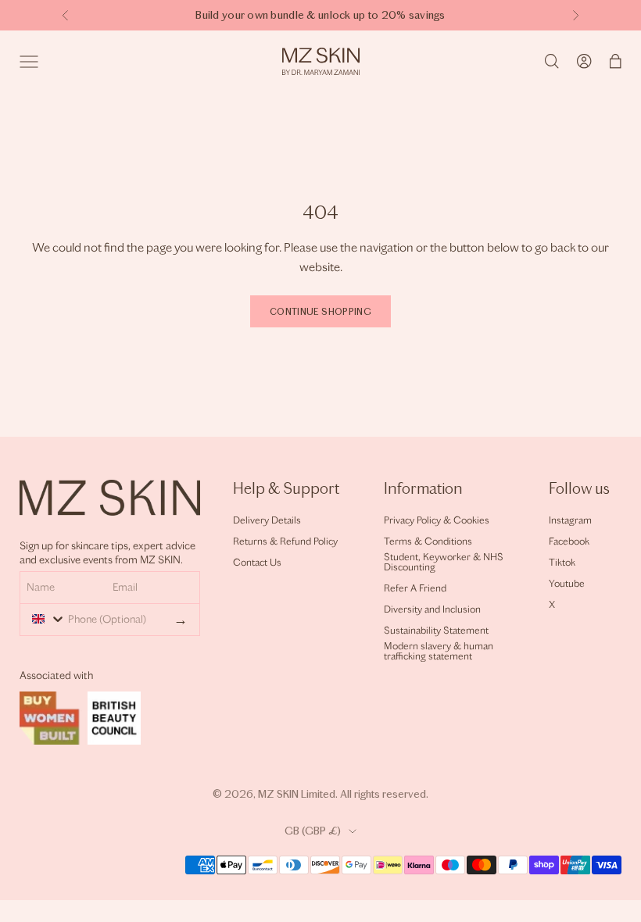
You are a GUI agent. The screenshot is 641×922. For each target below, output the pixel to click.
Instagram (570, 520)
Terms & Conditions (428, 541)
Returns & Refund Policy (285, 541)
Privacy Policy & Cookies (436, 520)
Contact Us (257, 562)
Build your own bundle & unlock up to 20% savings (320, 15)
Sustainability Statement (436, 630)
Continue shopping (320, 311)
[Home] (321, 61)
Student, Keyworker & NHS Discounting (443, 562)
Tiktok (562, 562)
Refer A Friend (415, 588)
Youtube (567, 583)
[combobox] (45, 619)
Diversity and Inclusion (432, 609)
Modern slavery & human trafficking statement (438, 651)
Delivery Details (267, 520)
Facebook (569, 541)
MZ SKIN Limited (296, 794)
